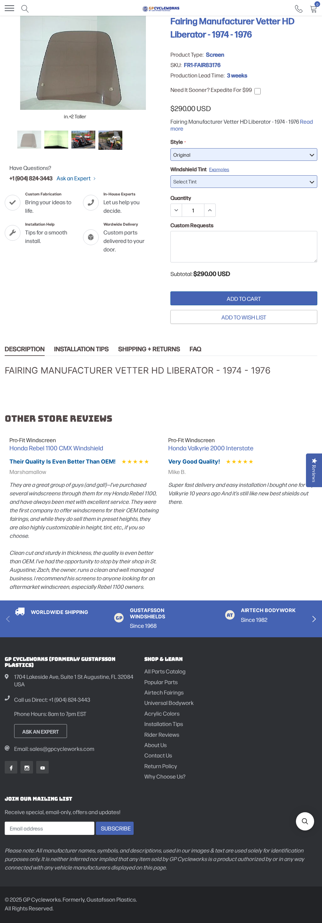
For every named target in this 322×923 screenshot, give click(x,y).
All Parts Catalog (165, 671)
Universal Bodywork (169, 702)
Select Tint (185, 181)
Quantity (180, 197)
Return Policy (160, 765)
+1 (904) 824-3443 (31, 177)
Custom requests (192, 225)
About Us (155, 744)
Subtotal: (181, 273)
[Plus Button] (209, 210)
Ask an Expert (74, 178)
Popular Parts (161, 681)
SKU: (175, 64)
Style (177, 141)
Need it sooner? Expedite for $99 (211, 89)
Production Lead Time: (197, 75)
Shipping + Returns (149, 349)
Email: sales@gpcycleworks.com (54, 748)
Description (25, 349)
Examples (219, 169)
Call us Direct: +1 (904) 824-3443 (52, 699)
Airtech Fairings (164, 692)
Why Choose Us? (165, 776)
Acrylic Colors (162, 713)
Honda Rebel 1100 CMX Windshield (56, 447)
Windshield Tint (199, 169)
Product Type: (186, 54)
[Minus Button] (176, 210)
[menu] (9, 8)
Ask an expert (40, 731)
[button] (305, 821)
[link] (299, 8)
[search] (25, 8)
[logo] (161, 8)
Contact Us (158, 755)
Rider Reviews (161, 734)
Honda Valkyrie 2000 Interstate (210, 447)
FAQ (195, 349)
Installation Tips (81, 349)
